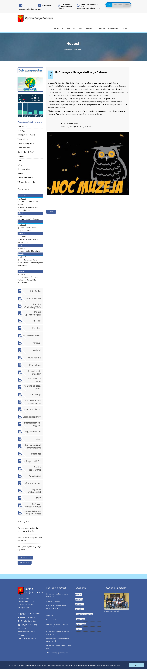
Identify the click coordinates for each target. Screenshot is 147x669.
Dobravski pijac (24, 169)
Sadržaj (127, 4)
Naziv (109, 4)
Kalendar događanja (84, 614)
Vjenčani (21, 156)
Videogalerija (23, 139)
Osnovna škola (24, 148)
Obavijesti (89, 28)
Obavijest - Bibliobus (53, 601)
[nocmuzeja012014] (87, 132)
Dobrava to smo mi (25, 178)
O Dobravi (77, 28)
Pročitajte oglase (25, 557)
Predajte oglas (24, 562)
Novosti (56, 28)
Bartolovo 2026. (51, 620)
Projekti (101, 28)
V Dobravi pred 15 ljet (26, 182)
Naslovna (68, 50)
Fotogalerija (22, 126)
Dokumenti (112, 28)
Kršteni (20, 160)
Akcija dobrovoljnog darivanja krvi (57, 653)
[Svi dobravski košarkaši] (116, 601)
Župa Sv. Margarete (26, 143)
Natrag (51, 211)
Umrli (20, 165)
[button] (108, 665)
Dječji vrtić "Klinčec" (26, 152)
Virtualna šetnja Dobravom (30, 122)
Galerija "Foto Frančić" (26, 135)
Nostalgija (22, 130)
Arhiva (20, 173)
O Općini (65, 28)
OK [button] (136, 665)
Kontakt (124, 28)
